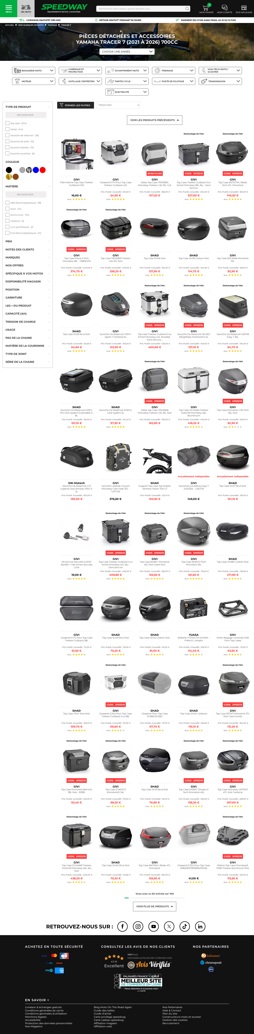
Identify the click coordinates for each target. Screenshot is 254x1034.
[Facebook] (122, 926)
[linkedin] (200, 926)
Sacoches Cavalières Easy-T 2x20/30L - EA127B (194, 487)
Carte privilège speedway (110, 1016)
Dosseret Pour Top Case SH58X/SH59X (155, 715)
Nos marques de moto (31, 25)
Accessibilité (33, 1020)
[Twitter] (169, 926)
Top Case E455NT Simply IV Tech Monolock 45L (194, 791)
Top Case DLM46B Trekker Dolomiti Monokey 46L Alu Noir (76, 868)
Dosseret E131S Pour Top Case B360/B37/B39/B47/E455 (193, 866)
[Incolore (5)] (22, 177)
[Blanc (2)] (16, 170)
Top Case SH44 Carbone (193, 713)
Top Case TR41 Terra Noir (76, 713)
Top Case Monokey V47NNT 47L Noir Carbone (233, 791)
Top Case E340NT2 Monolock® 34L (115, 791)
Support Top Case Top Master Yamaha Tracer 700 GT (155, 487)
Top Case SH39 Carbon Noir (194, 258)
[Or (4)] (9, 177)
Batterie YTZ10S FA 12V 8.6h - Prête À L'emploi (194, 639)
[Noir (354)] (9, 170)
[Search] (186, 9)
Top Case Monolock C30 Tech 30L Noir (233, 411)
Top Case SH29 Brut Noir (115, 637)
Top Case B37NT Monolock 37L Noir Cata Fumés (233, 715)
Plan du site (169, 1013)
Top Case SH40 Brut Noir (115, 865)
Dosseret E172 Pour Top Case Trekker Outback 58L (76, 639)
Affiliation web (103, 1026)
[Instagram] (138, 926)
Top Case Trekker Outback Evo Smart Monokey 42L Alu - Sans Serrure (116, 565)
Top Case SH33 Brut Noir (154, 789)
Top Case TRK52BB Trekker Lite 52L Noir (115, 259)
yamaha (52, 25)
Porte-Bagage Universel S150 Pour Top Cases (233, 639)
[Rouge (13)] (43, 170)
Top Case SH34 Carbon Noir (154, 637)
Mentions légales (35, 1016)
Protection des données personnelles (48, 1023)
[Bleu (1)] (36, 170)
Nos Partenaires (172, 1007)
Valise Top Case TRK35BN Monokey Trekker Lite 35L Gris (154, 184)
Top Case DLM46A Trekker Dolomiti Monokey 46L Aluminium (193, 413)
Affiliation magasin (105, 1023)
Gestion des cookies (174, 1020)
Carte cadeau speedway (109, 1020)
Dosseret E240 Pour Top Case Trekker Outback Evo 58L (115, 715)
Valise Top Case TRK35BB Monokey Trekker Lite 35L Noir (155, 411)
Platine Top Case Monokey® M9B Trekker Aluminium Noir (233, 866)
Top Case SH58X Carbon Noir (233, 562)
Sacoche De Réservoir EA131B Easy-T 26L (233, 335)
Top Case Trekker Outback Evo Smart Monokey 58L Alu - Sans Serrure (194, 185)
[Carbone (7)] (29, 170)
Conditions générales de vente (44, 1010)
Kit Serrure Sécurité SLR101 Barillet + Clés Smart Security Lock (76, 565)
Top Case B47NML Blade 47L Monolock (155, 866)
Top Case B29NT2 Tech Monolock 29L (193, 563)
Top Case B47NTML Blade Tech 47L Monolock (232, 184)
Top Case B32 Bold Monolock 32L (233, 259)
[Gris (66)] (22, 170)
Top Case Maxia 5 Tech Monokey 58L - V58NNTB (77, 259)
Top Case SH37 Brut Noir (232, 486)
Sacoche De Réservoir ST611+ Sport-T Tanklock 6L (115, 335)
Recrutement (170, 1023)
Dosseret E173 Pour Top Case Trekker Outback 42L (115, 184)
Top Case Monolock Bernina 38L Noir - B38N (76, 791)
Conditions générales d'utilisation (46, 1013)
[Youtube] (153, 926)
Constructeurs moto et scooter (181, 1016)
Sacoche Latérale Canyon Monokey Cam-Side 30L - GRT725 (116, 489)
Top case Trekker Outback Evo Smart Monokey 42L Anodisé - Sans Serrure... (154, 337)
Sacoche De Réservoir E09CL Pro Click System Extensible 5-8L (76, 413)
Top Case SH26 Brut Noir (76, 334)
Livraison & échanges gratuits (43, 1007)
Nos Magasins (33, 1026)
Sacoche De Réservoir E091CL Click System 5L (115, 411)
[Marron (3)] (16, 177)
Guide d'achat (102, 1013)
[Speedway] (64, 8)
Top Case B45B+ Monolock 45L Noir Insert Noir (155, 563)
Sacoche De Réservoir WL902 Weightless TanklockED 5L (193, 335)
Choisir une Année (116, 51)
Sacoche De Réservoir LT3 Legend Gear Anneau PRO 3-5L (76, 489)
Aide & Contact (171, 1010)
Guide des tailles (104, 1010)
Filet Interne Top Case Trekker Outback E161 (76, 184)
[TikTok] (185, 926)
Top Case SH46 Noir (155, 258)
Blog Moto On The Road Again (113, 1007)
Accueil (9, 25)
